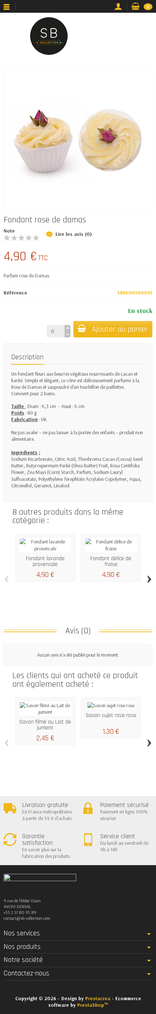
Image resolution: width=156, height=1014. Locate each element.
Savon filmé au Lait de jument (45, 725)
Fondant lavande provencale (45, 561)
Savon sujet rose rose (111, 715)
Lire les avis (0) (74, 234)
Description (27, 357)
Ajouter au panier (120, 329)
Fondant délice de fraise (110, 561)
